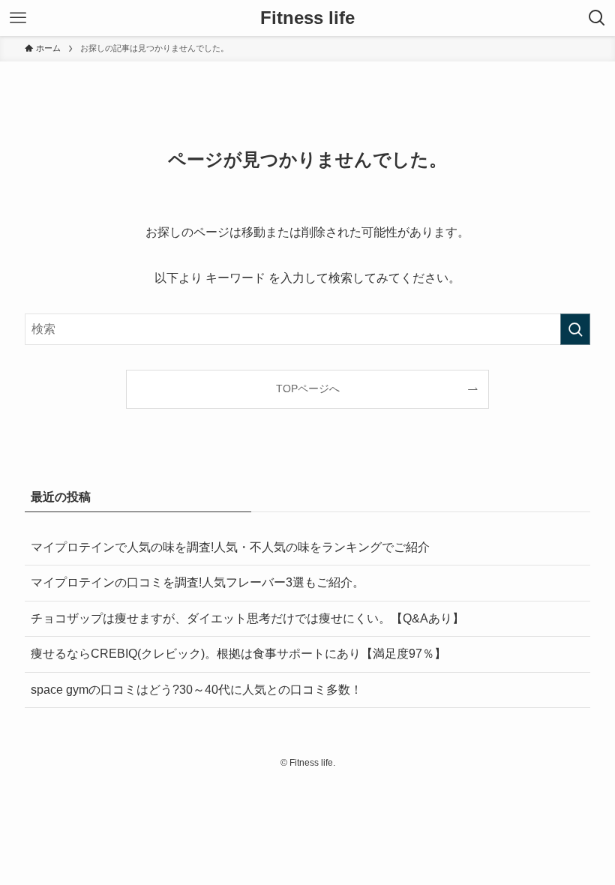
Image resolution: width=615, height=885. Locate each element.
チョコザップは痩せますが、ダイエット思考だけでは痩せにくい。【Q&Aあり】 (247, 618)
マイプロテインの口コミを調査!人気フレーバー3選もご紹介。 (203, 582)
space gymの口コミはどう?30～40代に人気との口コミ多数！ (196, 689)
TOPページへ (308, 388)
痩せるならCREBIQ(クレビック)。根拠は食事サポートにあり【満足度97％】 (238, 653)
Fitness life (307, 18)
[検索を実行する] (575, 329)
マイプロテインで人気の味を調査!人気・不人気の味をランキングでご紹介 (230, 547)
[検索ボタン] (597, 18)
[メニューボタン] (18, 18)
